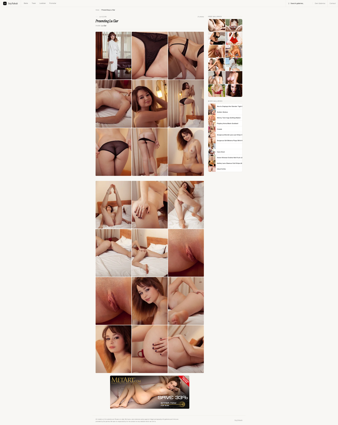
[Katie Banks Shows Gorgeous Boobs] (234, 90)
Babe (26, 3)
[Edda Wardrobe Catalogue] (234, 77)
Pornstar (52, 3)
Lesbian (42, 3)
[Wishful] (216, 64)
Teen (34, 3)
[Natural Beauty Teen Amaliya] (234, 25)
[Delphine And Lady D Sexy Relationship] (216, 51)
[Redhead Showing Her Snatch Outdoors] (234, 38)
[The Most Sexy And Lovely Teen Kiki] (216, 38)
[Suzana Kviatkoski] (234, 64)
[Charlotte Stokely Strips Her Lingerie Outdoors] (216, 90)
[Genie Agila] (216, 25)
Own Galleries (320, 3)
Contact (333, 3)
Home (97, 10)
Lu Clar (103, 26)
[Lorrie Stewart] (234, 51)
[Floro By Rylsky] (216, 77)
